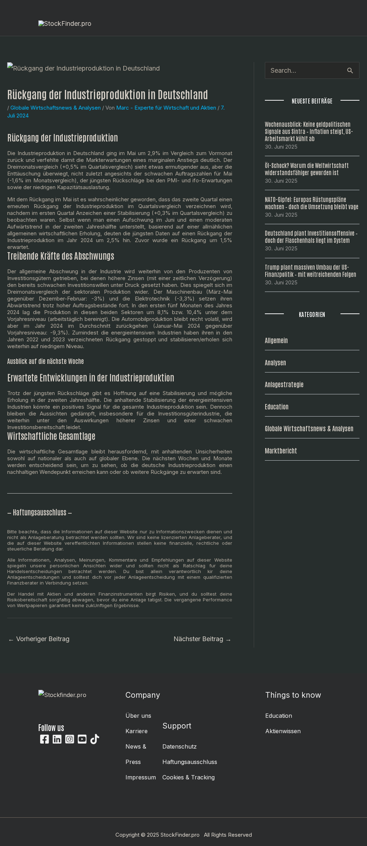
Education (277, 406)
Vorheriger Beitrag (39, 639)
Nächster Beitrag (202, 639)
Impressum (140, 777)
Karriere (136, 731)
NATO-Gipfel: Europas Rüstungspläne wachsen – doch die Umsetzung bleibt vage (311, 203)
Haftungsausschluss (189, 761)
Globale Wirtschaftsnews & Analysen (55, 107)
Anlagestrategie (284, 384)
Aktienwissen (283, 731)
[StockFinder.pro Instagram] (69, 739)
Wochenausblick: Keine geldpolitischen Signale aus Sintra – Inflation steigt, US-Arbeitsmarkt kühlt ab (309, 131)
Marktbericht (281, 450)
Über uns (138, 715)
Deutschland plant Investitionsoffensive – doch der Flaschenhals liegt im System (311, 236)
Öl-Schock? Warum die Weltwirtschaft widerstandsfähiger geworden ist (307, 169)
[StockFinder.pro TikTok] (94, 739)
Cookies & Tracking (188, 777)
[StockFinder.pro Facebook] (44, 739)
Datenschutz (179, 746)
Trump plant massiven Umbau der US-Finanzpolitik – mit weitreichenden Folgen (310, 270)
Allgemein (276, 340)
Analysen (275, 362)
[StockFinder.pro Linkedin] (57, 739)
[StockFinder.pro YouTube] (82, 739)
